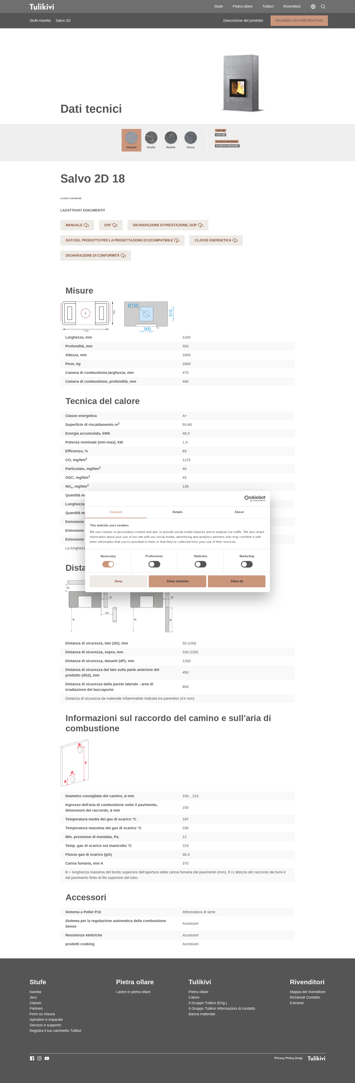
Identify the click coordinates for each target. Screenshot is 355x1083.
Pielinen (36, 1008)
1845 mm (220, 130)
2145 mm (220, 135)
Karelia (35, 992)
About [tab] (239, 512)
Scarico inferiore (226, 141)
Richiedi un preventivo (299, 20)
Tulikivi (267, 6)
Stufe (218, 6)
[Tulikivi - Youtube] (46, 1058)
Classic (131, 147)
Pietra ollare (242, 6)
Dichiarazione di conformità (93, 255)
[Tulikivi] (47, 6)
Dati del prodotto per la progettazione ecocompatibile (119, 240)
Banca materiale (202, 1014)
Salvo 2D (63, 20)
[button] (322, 6)
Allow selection (178, 581)
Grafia (151, 147)
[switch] (154, 564)
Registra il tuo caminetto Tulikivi (55, 1031)
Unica (191, 147)
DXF (107, 225)
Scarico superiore (227, 146)
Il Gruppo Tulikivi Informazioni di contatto (222, 1008)
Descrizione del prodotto (243, 20)
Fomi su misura (42, 1014)
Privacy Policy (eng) (288, 1058)
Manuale (74, 225)
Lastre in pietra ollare (133, 992)
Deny (118, 581)
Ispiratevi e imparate (46, 1020)
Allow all (237, 581)
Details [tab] (178, 512)
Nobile (170, 147)
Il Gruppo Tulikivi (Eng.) (208, 1003)
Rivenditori (292, 6)
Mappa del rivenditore (307, 992)
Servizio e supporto (45, 1025)
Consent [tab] (116, 512)
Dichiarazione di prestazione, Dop (165, 225)
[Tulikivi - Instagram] (39, 1058)
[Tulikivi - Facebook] (32, 1058)
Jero (33, 997)
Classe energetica (213, 240)
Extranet (297, 1003)
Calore (194, 997)
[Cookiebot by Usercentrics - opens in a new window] (247, 498)
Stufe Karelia (40, 20)
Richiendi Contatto (305, 997)
